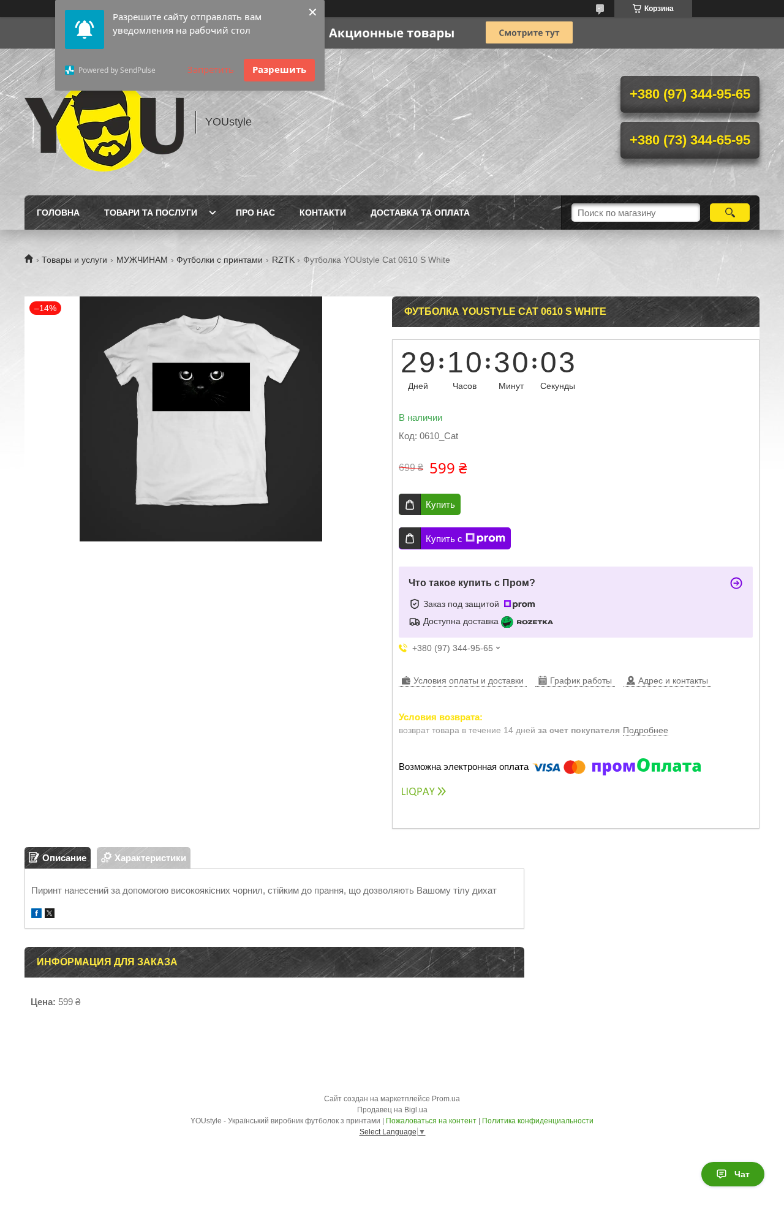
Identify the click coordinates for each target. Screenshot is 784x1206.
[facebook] (36, 915)
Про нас (255, 212)
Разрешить (279, 69)
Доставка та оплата (420, 212)
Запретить (210, 69)
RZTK (283, 260)
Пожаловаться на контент (431, 1121)
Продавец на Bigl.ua (392, 1110)
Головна (58, 212)
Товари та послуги (150, 212)
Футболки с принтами (219, 260)
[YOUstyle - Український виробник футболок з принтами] (104, 122)
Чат (742, 1174)
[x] (50, 915)
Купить (440, 504)
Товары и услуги (74, 260)
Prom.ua (446, 1099)
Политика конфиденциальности (538, 1121)
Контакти (323, 212)
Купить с (444, 538)
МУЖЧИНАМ (142, 260)
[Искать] (730, 212)
